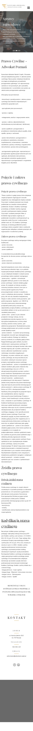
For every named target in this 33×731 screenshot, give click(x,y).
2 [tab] (14, 50)
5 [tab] (19, 50)
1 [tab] (13, 50)
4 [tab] (18, 50)
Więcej (7, 45)
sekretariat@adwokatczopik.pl (16, 656)
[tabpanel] (16, 31)
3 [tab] (16, 50)
